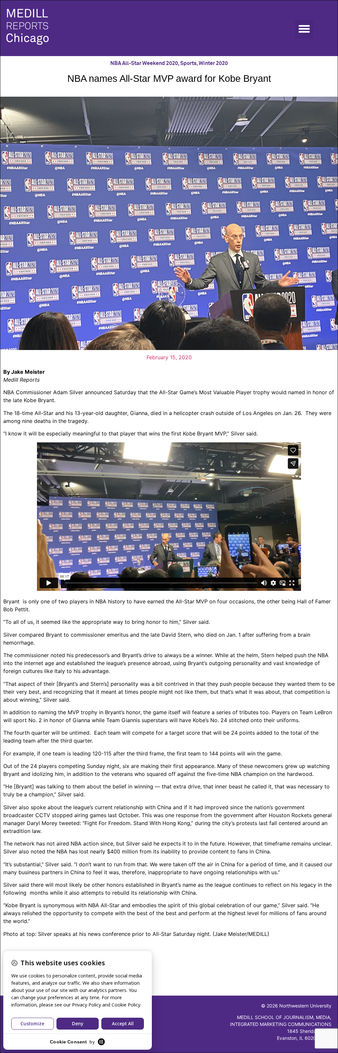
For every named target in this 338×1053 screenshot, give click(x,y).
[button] (304, 29)
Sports (188, 63)
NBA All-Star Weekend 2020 (144, 63)
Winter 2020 (213, 63)
